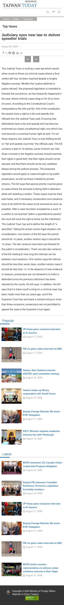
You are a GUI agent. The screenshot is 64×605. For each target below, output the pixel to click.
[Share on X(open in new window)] (6, 53)
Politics (16, 19)
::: (3, 1)
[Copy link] (21, 53)
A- (28, 59)
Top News (28, 19)
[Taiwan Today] (19, 5)
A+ (36, 59)
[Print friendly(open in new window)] (17, 53)
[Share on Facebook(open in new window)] (3, 53)
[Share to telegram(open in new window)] (13, 53)
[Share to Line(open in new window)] (10, 53)
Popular (8, 321)
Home (6, 19)
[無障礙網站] (32, 597)
